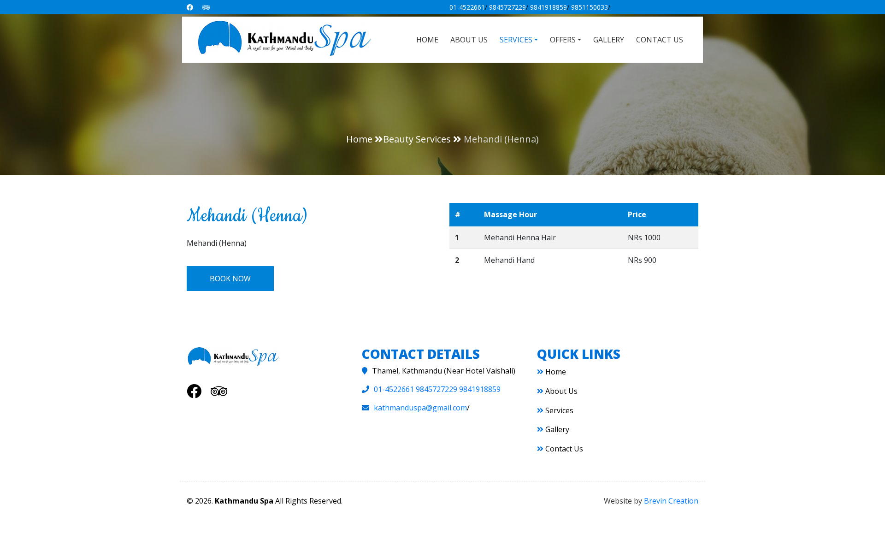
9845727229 (507, 7)
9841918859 (548, 7)
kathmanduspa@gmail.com (420, 408)
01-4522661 (467, 7)
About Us (469, 40)
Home (427, 40)
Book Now (230, 278)
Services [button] (516, 40)
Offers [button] (563, 40)
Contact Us (659, 40)
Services (558, 410)
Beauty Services (417, 139)
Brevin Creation (671, 501)
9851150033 (589, 7)
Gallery (608, 40)
